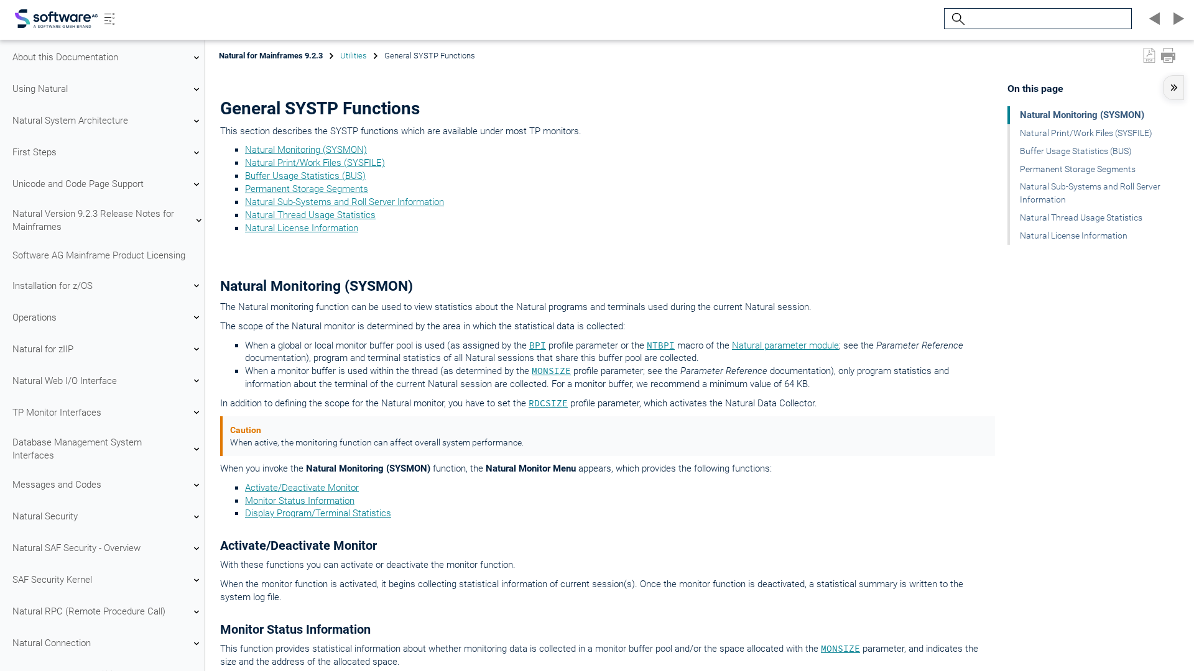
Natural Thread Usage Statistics (310, 215)
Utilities (353, 55)
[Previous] (1153, 18)
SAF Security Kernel (52, 579)
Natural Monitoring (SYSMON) (306, 149)
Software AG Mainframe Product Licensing (98, 255)
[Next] (1176, 18)
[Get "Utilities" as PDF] (1149, 55)
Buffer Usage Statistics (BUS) (305, 175)
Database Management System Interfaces (77, 449)
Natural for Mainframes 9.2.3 (271, 55)
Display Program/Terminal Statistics (318, 513)
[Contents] (109, 18)
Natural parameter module (785, 345)
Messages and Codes (56, 484)
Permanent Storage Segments (306, 188)
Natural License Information (301, 228)
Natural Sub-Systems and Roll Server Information (344, 202)
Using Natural (40, 88)
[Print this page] (1168, 55)
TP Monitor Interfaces (56, 412)
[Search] (956, 18)
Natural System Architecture (70, 120)
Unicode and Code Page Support (78, 183)
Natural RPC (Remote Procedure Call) (88, 611)
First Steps (34, 152)
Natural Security (45, 516)
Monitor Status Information (299, 500)
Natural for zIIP (42, 349)
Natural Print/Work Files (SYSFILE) (315, 162)
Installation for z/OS (52, 285)
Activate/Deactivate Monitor (302, 487)
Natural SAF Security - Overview (76, 548)
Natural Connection (51, 643)
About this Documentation (65, 57)
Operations (34, 317)
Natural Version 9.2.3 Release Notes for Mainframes (93, 220)
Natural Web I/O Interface (64, 380)
